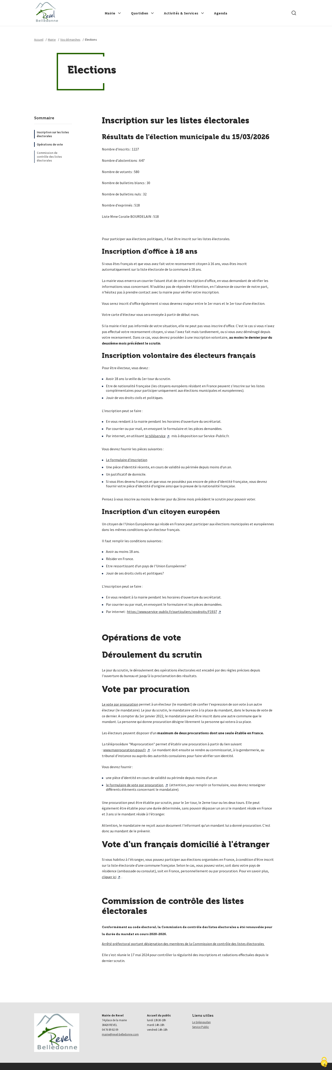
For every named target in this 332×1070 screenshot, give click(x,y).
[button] (113, 13)
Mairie (52, 40)
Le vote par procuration (120, 704)
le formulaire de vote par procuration (135, 785)
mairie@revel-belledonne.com (120, 1034)
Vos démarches (70, 40)
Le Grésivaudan (201, 1022)
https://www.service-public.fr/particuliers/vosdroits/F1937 (172, 611)
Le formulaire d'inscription (126, 460)
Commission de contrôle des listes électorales (49, 156)
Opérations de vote (50, 144)
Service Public (200, 1027)
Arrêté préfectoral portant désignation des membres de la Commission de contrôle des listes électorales (183, 943)
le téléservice (155, 436)
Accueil (38, 40)
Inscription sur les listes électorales (53, 134)
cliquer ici (109, 877)
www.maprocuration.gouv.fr (124, 750)
